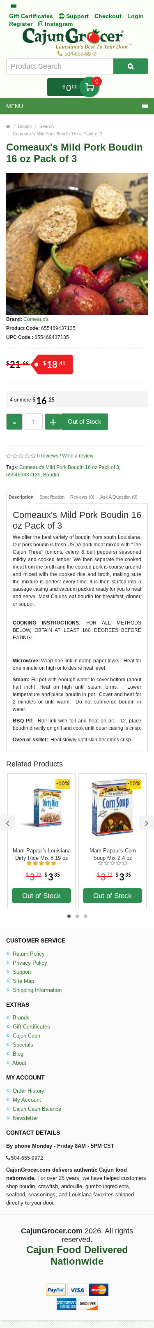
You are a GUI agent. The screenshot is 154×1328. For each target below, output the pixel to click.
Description (21, 497)
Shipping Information (36, 990)
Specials (22, 1045)
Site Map (22, 981)
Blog (17, 1054)
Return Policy (28, 954)
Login (135, 16)
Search (46, 126)
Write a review (78, 456)
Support (21, 972)
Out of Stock (84, 421)
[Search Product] (130, 66)
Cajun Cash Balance (36, 1109)
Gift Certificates (31, 16)
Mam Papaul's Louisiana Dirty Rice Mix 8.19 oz (42, 854)
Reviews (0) (82, 497)
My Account (26, 1100)
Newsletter (24, 1118)
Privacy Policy (29, 963)
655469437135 (23, 475)
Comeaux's (35, 319)
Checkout (108, 16)
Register (20, 24)
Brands (20, 1018)
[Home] (8, 126)
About (18, 1063)
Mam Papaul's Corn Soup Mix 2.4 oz (113, 854)
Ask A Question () (119, 497)
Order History (27, 1091)
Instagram (58, 24)
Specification (51, 497)
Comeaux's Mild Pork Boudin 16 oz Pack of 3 (57, 133)
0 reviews (47, 456)
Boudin (25, 126)
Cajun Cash (25, 1036)
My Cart (89, 87)
